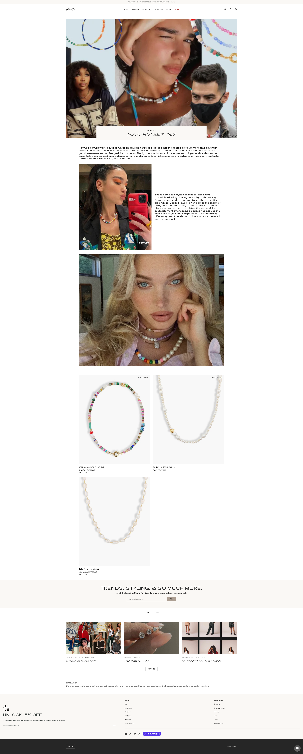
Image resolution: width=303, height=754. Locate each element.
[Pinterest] (135, 734)
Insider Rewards (218, 723)
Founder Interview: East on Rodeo (201, 661)
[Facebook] (126, 734)
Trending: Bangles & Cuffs (81, 661)
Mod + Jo (230, 746)
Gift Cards (128, 716)
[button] (126, 9)
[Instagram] (139, 734)
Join (171, 599)
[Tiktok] (130, 734)
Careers (216, 719)
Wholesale (128, 719)
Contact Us (128, 712)
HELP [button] (127, 700)
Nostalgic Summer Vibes (151, 134)
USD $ (69, 746)
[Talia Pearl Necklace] (114, 521)
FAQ (126, 704)
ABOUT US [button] (218, 700)
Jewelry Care (128, 708)
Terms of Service (129, 723)
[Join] (112, 725)
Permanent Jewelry (219, 708)
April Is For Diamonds (136, 661)
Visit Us (216, 716)
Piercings (216, 712)
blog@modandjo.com (202, 686)
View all (151, 669)
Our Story (217, 704)
